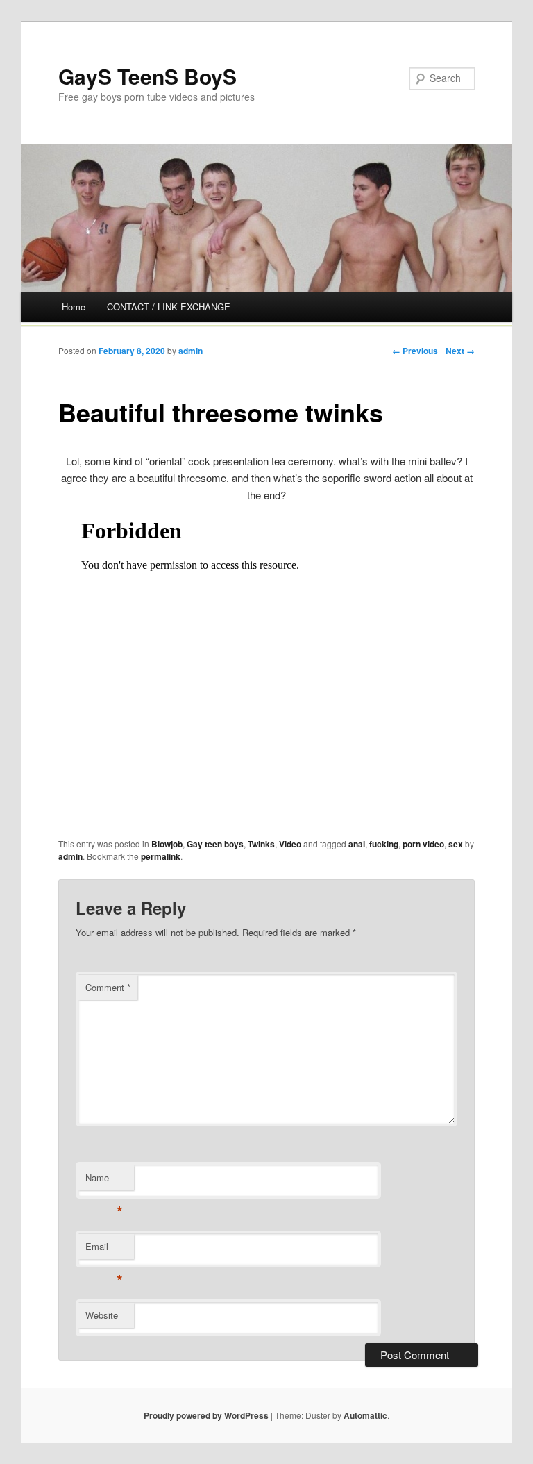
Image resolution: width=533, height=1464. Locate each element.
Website (101, 1315)
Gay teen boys (215, 844)
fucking (383, 844)
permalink (160, 856)
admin (190, 350)
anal (356, 844)
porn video (423, 844)
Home (73, 306)
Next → (460, 350)
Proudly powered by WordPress (206, 1415)
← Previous (415, 350)
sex (455, 844)
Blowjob (167, 844)
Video (290, 844)
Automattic (365, 1415)
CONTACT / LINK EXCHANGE (168, 306)
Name (103, 1181)
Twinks (261, 844)
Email (103, 1250)
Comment (107, 987)
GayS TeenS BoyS (147, 76)
